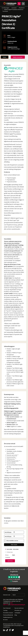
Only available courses (12, 540)
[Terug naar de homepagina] (9, 4)
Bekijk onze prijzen (17, 57)
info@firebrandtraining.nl (17, 604)
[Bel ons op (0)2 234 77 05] (19, 3)
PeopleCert (22, 7)
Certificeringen (5, 7)
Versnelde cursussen (8, 612)
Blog (16, 615)
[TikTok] (7, 630)
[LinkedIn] (4, 630)
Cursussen (14, 7)
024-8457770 (8, 603)
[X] (13, 630)
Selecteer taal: (6, 595)
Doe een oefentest (19, 608)
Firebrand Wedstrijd (8, 615)
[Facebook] (10, 630)
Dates (4, 57)
